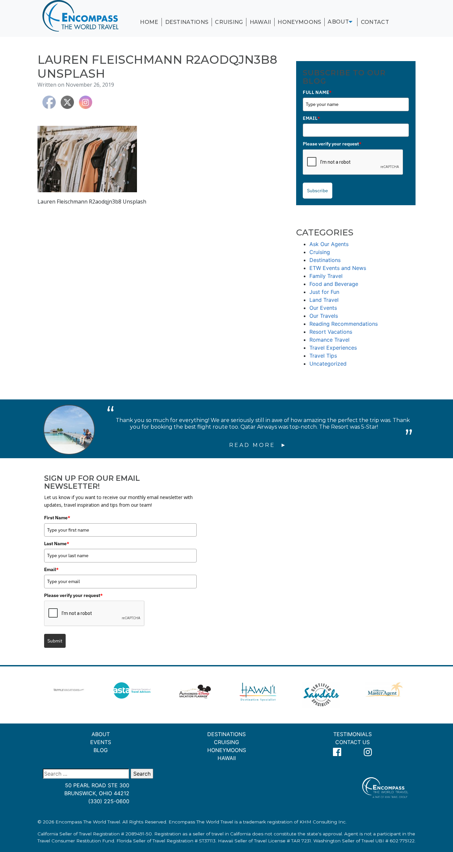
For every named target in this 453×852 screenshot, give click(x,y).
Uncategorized (328, 363)
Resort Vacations (330, 331)
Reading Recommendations (343, 323)
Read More (253, 445)
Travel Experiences (333, 347)
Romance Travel (329, 339)
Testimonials (352, 734)
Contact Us (352, 742)
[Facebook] (337, 752)
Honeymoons (299, 22)
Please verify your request (332, 144)
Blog (101, 750)
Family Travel (326, 276)
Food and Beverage (333, 284)
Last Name (56, 544)
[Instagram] (368, 752)
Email (311, 118)
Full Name (317, 92)
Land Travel (324, 300)
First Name (57, 518)
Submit (54, 641)
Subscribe (317, 191)
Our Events (323, 307)
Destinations (187, 22)
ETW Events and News (337, 268)
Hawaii (260, 22)
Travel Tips (323, 355)
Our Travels (323, 315)
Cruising (229, 22)
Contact (375, 22)
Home (149, 22)
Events (100, 742)
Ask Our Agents (329, 244)
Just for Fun (324, 292)
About (338, 22)
